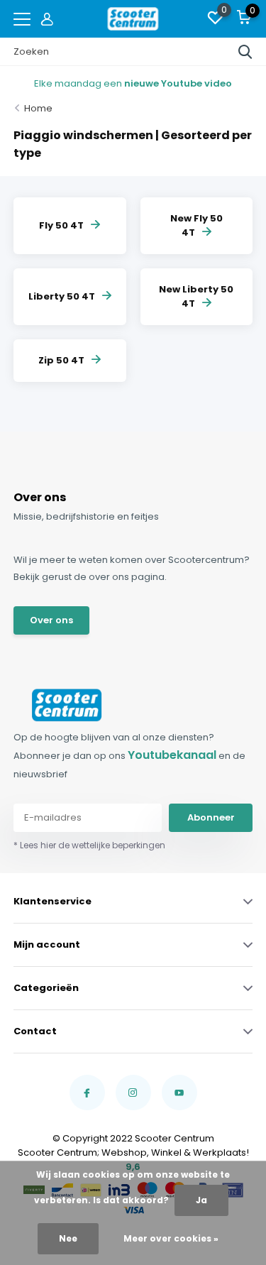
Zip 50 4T (61, 360)
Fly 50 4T (61, 225)
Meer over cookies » (170, 1238)
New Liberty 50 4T (196, 296)
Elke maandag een (133, 83)
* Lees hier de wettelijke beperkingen (89, 845)
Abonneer (211, 817)
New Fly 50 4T (196, 225)
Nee (68, 1238)
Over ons (51, 620)
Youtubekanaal (172, 755)
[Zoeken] (245, 52)
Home (38, 108)
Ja (201, 1200)
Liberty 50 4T (61, 296)
